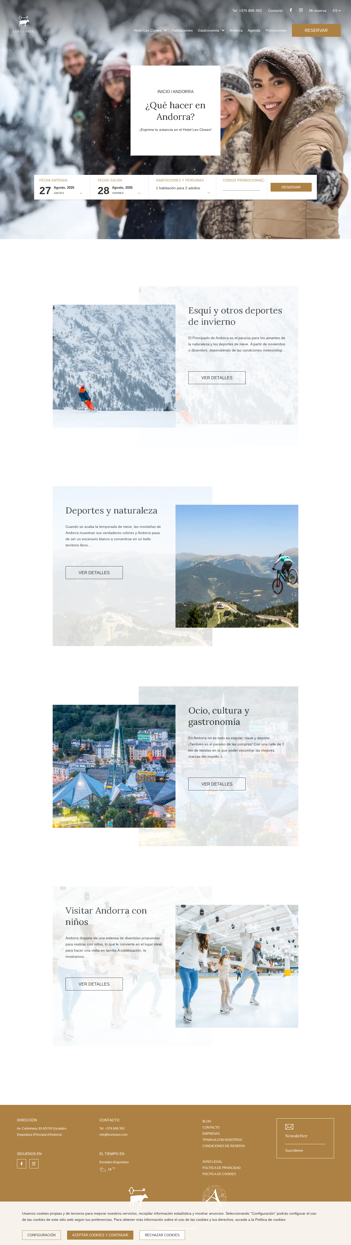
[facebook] (291, 11)
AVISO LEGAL (212, 1161)
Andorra (236, 30)
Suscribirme (294, 1150)
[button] (165, 30)
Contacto (275, 10)
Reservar (291, 187)
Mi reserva (317, 10)
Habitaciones (182, 30)
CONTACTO (210, 1127)
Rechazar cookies (162, 1235)
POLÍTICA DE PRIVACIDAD (221, 1168)
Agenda (254, 30)
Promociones (276, 30)
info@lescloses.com (113, 1134)
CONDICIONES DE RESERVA (223, 1146)
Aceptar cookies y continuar (100, 1235)
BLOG (206, 1121)
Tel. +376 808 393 (247, 10)
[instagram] (301, 11)
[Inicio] (23, 37)
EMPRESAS (211, 1133)
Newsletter (296, 1135)
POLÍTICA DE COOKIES (219, 1174)
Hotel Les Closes (147, 30)
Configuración (41, 1235)
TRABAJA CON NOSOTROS (222, 1140)
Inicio (164, 91)
